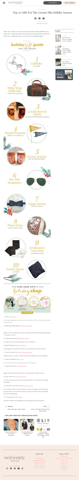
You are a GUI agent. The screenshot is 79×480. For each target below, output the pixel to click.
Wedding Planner (66, 59)
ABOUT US (64, 460)
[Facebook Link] (11, 468)
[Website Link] (15, 462)
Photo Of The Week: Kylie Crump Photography (40, 410)
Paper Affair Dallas (26, 326)
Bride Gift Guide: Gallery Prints (16, 409)
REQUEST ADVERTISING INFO (64, 458)
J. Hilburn (14, 316)
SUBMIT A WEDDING (70, 2)
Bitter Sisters (25, 338)
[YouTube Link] (18, 468)
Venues (64, 46)
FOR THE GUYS (42, 9)
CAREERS (64, 469)
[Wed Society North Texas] (15, 3)
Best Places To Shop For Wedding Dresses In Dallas (67, 39)
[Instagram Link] (7, 468)
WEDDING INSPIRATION (39, 460)
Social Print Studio (21, 376)
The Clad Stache (21, 366)
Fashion (64, 35)
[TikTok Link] (22, 468)
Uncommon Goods (27, 386)
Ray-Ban (22, 359)
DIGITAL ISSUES (64, 463)
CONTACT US (64, 465)
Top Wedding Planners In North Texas (67, 63)
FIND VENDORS (52, 2)
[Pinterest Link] (15, 468)
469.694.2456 (64, 456)
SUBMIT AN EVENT (39, 465)
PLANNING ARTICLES (39, 463)
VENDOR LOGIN (64, 467)
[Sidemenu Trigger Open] (4, 2)
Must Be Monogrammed (25, 352)
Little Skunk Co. (22, 345)
